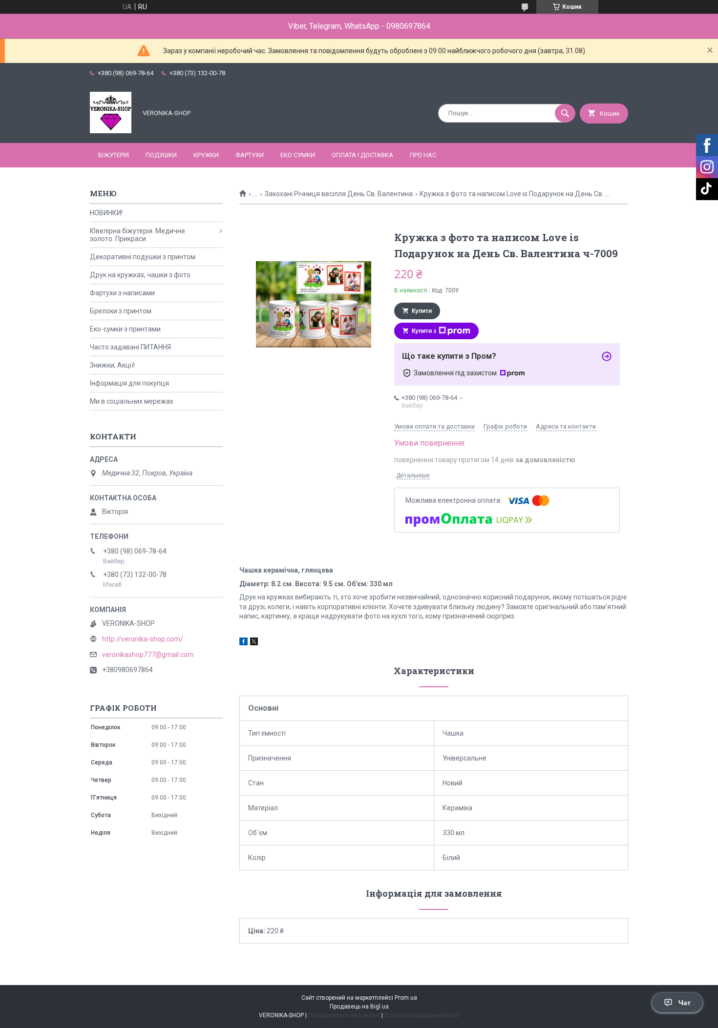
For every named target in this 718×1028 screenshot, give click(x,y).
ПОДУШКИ (161, 155)
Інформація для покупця (129, 383)
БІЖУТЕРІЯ (113, 155)
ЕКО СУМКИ (297, 155)
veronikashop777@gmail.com (148, 654)
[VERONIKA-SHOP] (110, 131)
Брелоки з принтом (120, 311)
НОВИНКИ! (106, 213)
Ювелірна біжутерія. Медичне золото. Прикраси (137, 235)
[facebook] (243, 643)
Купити (422, 311)
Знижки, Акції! (112, 365)
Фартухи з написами (122, 293)
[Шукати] (565, 113)
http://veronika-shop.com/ (142, 639)
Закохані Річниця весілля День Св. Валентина (339, 194)
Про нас (423, 155)
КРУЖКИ (206, 155)
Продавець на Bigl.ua (359, 1006)
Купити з (424, 331)
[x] (254, 643)
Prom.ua (406, 997)
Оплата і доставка (362, 155)
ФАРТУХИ (249, 155)
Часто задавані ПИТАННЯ (130, 347)
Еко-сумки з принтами (125, 329)
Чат (684, 1003)
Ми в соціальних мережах (131, 401)
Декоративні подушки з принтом (142, 257)
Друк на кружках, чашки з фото (140, 275)
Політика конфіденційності (421, 1015)
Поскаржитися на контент (344, 1015)
